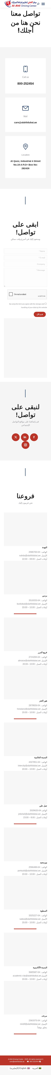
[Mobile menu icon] (43, 3)
